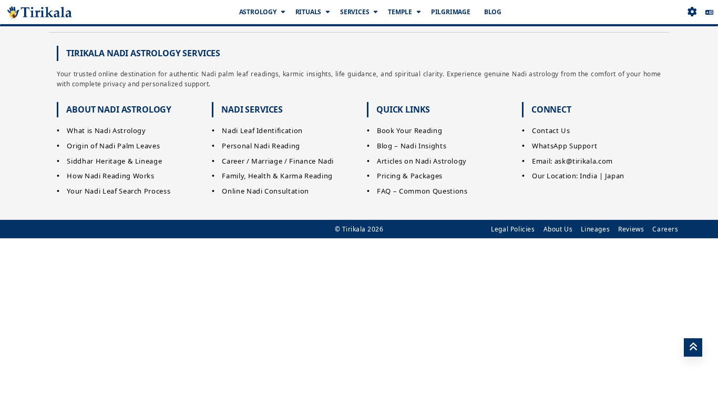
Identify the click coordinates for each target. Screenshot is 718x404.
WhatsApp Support (564, 145)
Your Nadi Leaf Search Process (118, 191)
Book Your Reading (409, 130)
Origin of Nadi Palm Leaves (113, 145)
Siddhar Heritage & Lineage (114, 161)
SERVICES (354, 11)
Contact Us (551, 130)
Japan (614, 175)
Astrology (257, 11)
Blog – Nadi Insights (411, 145)
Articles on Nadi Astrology (422, 161)
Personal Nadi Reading (261, 145)
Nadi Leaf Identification (262, 130)
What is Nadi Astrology (106, 130)
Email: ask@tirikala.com (572, 161)
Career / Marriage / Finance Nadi (278, 161)
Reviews (631, 229)
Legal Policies (513, 229)
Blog (492, 11)
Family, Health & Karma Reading (277, 175)
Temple (400, 11)
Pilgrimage (450, 11)
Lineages (595, 229)
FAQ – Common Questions (422, 191)
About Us (558, 229)
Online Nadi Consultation (265, 191)
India (588, 175)
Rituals (308, 11)
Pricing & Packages (410, 175)
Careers (665, 229)
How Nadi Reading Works (110, 175)
